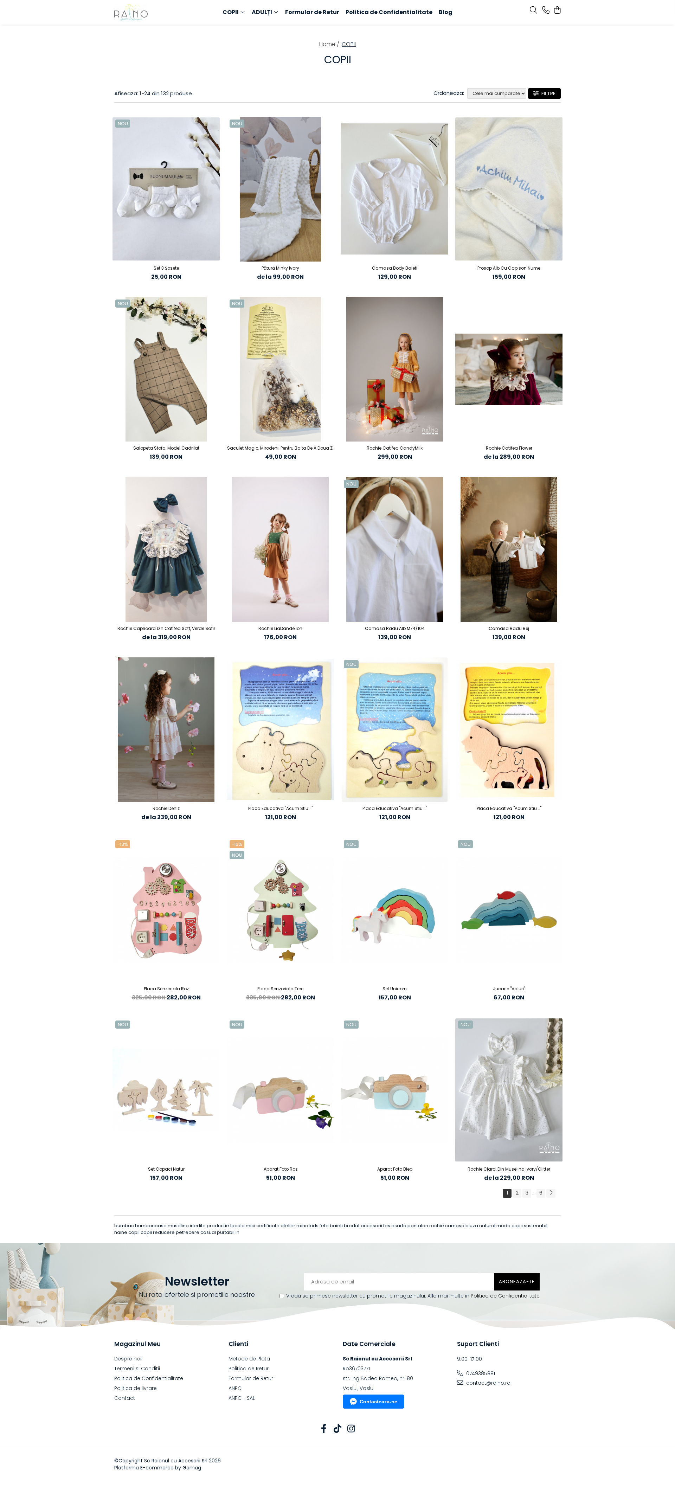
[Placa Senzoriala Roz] (166, 909)
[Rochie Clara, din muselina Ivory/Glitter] (508, 1090)
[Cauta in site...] (533, 10)
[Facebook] (324, 1429)
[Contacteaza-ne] (545, 10)
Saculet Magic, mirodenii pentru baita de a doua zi (280, 448)
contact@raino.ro (487, 1382)
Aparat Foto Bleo (394, 1169)
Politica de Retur (249, 1368)
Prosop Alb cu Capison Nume (508, 268)
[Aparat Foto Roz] (280, 1090)
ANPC (235, 1388)
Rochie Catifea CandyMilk (395, 448)
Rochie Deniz (166, 808)
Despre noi (127, 1358)
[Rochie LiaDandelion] (280, 549)
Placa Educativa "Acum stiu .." (280, 808)
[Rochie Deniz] (166, 729)
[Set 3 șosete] (166, 189)
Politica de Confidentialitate (389, 12)
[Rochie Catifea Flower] (508, 369)
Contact (124, 1398)
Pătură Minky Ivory (280, 268)
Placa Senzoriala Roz (166, 989)
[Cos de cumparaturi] (557, 10)
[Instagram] (351, 1429)
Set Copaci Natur (166, 1169)
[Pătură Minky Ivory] (280, 189)
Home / (330, 44)
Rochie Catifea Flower (509, 448)
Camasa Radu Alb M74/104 (395, 628)
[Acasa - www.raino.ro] (154, 12)
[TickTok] (338, 1429)
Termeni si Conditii (137, 1368)
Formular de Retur (312, 12)
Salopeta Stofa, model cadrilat (166, 448)
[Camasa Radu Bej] (508, 549)
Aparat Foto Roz (280, 1169)
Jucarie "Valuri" (509, 989)
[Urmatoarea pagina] (550, 1193)
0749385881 (480, 1373)
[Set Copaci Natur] (166, 1090)
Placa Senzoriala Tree (280, 989)
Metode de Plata (249, 1358)
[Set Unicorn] (394, 909)
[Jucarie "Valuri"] (508, 909)
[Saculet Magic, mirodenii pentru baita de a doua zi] (280, 369)
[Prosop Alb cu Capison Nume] (508, 189)
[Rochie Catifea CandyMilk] (394, 369)
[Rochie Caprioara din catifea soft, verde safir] (166, 549)
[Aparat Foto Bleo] (394, 1090)
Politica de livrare (135, 1388)
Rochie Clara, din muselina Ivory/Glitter (509, 1169)
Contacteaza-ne (378, 1401)
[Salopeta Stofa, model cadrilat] (166, 369)
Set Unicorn (394, 989)
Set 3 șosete (166, 268)
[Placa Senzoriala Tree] (280, 909)
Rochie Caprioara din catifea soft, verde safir (166, 628)
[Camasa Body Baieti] (394, 189)
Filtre (547, 93)
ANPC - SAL (242, 1398)
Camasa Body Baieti (394, 268)
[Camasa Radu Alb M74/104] (394, 549)
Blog (445, 12)
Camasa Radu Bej (509, 628)
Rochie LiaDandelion (280, 628)
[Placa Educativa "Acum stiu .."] (280, 729)
